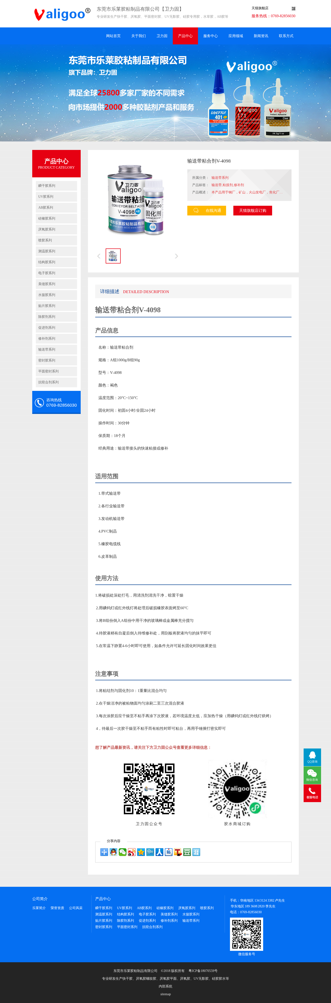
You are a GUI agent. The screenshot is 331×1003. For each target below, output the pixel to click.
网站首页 (113, 36)
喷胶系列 (45, 240)
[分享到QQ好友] (113, 852)
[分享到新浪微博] (132, 852)
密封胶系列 (46, 360)
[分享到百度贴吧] (169, 852)
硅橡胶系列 (46, 218)
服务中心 (210, 36)
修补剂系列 (46, 338)
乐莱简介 (39, 908)
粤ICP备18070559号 (203, 971)
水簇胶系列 (46, 295)
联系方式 (286, 36)
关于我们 (138, 36)
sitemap (165, 994)
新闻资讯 (261, 36)
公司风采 (76, 908)
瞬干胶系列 (46, 186)
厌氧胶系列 (46, 229)
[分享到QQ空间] (141, 852)
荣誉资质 (57, 908)
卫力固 (162, 36)
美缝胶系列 (46, 284)
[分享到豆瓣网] (187, 852)
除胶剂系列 (46, 317)
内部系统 (165, 986)
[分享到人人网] (159, 852)
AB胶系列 (45, 207)
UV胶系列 (45, 196)
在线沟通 (213, 210)
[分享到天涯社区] (196, 852)
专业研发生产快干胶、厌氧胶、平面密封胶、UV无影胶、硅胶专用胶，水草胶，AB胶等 (39, 13)
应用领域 (236, 36)
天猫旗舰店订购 (252, 210)
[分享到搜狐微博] (178, 852)
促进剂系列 (46, 327)
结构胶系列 (46, 262)
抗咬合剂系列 (48, 382)
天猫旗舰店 (260, 8)
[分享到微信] (122, 852)
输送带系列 (46, 349)
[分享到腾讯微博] (150, 852)
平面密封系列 (48, 371)
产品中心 (185, 36)
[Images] (137, 199)
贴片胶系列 (46, 306)
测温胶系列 (46, 251)
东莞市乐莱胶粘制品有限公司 (135, 971)
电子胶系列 (46, 273)
